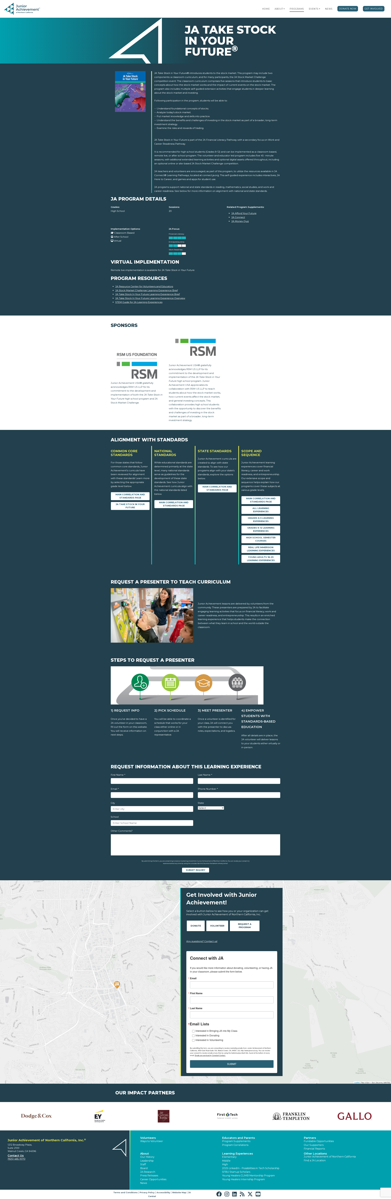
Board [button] (144, 1168)
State (201, 802)
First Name (118, 774)
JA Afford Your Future (243, 213)
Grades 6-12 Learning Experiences (260, 529)
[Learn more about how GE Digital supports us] (36, 1116)
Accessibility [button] (163, 1192)
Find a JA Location (315, 1160)
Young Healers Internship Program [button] (243, 1179)
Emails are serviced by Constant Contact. (210, 1055)
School (115, 816)
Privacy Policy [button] (147, 1192)
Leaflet (356, 1082)
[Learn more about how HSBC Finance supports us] (227, 1116)
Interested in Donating (207, 1035)
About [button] (144, 1153)
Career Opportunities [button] (153, 1179)
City (113, 802)
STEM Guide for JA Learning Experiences (138, 302)
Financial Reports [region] (314, 1148)
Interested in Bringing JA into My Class (216, 1031)
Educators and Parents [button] (238, 1138)
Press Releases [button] (149, 1175)
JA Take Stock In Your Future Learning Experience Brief (147, 294)
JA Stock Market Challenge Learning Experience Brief (146, 290)
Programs (297, 8)
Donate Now (347, 8)
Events (313, 8)
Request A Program (244, 926)
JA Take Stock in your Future (130, 506)
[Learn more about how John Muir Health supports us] (291, 1116)
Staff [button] (143, 1164)
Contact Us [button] (16, 1155)
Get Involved (374, 8)
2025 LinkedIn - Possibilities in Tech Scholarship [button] (250, 1168)
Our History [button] (147, 1156)
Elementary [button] (229, 1156)
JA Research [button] (147, 1171)
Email (115, 788)
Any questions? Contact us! (201, 941)
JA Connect (238, 217)
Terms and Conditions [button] (125, 1192)
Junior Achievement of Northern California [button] (330, 1156)
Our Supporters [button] (313, 1145)
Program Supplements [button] (236, 1141)
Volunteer (217, 925)
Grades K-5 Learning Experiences (261, 520)
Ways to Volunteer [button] (151, 1141)
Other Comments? (122, 830)
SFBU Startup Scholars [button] (236, 1171)
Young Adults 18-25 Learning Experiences (261, 559)
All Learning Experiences (260, 510)
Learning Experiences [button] (237, 1153)
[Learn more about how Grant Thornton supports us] (100, 1116)
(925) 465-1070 (16, 1158)
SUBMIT (231, 1064)
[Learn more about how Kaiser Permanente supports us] (354, 1116)
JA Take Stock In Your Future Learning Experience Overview (150, 298)
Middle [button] (226, 1160)
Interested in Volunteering (209, 1040)
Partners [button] (310, 1138)
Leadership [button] (147, 1160)
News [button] (143, 1183)
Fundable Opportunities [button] (319, 1141)
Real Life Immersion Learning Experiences (261, 549)
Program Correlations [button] (235, 1145)
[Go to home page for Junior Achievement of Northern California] (22, 9)
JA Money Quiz (240, 221)
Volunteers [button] (148, 1138)
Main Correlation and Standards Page (130, 496)
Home (266, 8)
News (329, 8)
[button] (284, 8)
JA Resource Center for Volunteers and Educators (144, 286)
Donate (196, 925)
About (279, 8)
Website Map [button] (179, 1192)
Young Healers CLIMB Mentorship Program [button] (248, 1175)
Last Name (205, 774)
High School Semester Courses (261, 539)
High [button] (225, 1164)
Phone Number (208, 788)
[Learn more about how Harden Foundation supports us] (163, 1116)
